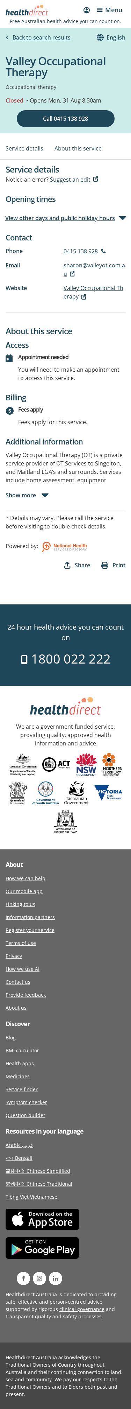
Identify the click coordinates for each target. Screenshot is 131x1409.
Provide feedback (26, 994)
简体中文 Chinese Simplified (38, 1171)
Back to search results (42, 37)
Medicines (18, 1076)
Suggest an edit (70, 179)
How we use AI (22, 969)
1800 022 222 (69, 658)
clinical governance (81, 1309)
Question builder (25, 1115)
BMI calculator (22, 1050)
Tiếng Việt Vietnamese (31, 1196)
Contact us (18, 982)
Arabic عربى (19, 1145)
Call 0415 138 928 (65, 118)
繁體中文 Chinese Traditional (39, 1183)
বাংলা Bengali (19, 1158)
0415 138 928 (81, 251)
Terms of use (21, 943)
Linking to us (20, 904)
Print (118, 565)
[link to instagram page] (39, 1278)
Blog (11, 1037)
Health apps (20, 1063)
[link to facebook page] (23, 1278)
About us (16, 1007)
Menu (113, 10)
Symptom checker (26, 1102)
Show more (21, 495)
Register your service (30, 930)
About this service (78, 148)
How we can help (25, 878)
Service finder (22, 1089)
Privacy (14, 956)
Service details (24, 148)
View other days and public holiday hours (60, 218)
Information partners (30, 917)
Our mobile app (24, 891)
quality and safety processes (68, 1316)
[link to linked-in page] (55, 1278)
